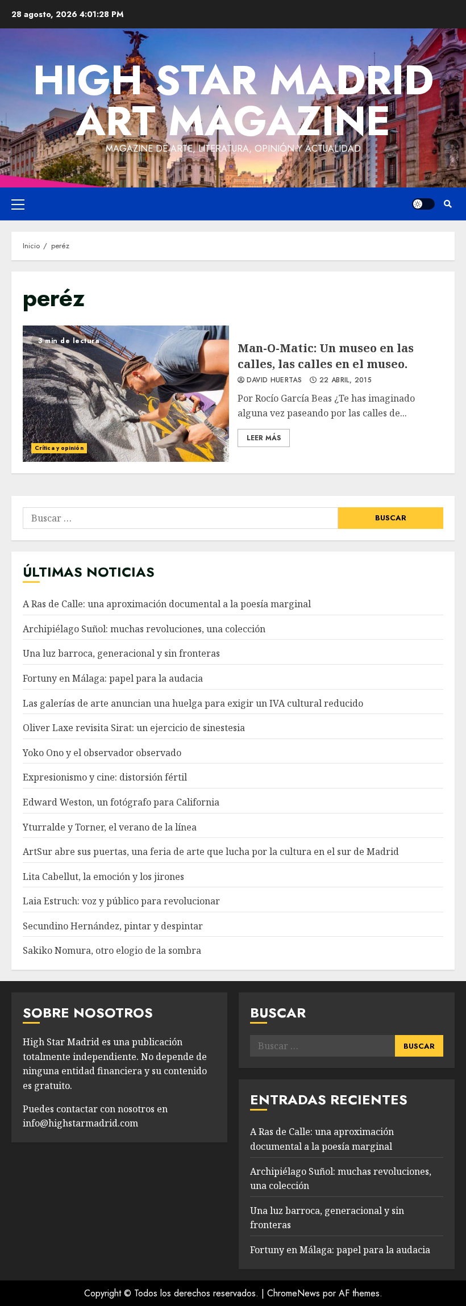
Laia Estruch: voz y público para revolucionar (121, 901)
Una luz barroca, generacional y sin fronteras (121, 653)
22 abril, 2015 (345, 380)
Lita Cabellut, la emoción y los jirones (103, 876)
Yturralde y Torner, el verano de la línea (110, 827)
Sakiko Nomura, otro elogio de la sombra (112, 950)
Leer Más (264, 438)
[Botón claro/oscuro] (423, 204)
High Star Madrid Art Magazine (233, 101)
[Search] (447, 204)
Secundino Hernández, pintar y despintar (113, 926)
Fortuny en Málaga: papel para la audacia (113, 678)
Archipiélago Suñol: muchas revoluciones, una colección (144, 629)
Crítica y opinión (59, 448)
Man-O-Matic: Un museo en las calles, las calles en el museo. (126, 394)
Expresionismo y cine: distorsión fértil (105, 777)
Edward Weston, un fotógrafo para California (121, 802)
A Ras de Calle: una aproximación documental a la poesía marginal (167, 604)
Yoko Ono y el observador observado (102, 752)
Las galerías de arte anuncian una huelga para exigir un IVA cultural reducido (193, 703)
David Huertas (274, 380)
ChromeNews (293, 1293)
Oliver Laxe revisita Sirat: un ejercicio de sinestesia (134, 727)
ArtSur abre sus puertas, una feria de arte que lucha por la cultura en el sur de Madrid (211, 851)
